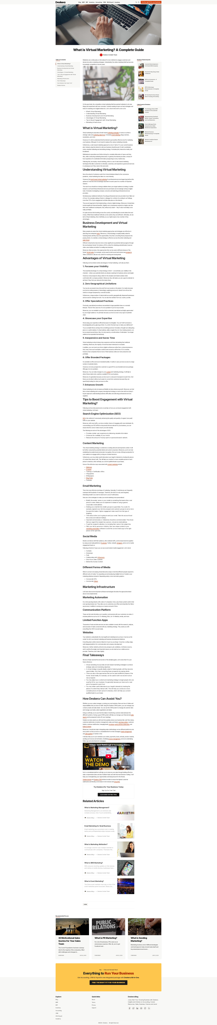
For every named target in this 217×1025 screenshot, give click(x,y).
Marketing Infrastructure (63, 78)
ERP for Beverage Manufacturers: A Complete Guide (152, 89)
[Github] (145, 1008)
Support (94, 1007)
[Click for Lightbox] (108, 83)
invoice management (114, 739)
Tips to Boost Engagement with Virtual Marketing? (66, 75)
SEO (84, 418)
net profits (117, 782)
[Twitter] (133, 1008)
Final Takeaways (61, 80)
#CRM (85, 904)
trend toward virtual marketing (99, 179)
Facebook (104, 543)
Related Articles (61, 85)
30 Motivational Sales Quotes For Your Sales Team (69, 941)
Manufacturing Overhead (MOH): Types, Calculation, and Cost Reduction (152, 118)
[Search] (139, 2)
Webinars (89, 467)
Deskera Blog (133, 997)
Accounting (99, 2)
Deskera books (87, 779)
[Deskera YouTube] (141, 1008)
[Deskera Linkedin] (137, 1008)
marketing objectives (99, 135)
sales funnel (86, 240)
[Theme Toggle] (136, 2)
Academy (117, 2)
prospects (129, 252)
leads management (126, 731)
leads (98, 233)
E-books (88, 469)
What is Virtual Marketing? (64, 63)
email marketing (115, 135)
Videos (96, 581)
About (93, 999)
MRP (83, 2)
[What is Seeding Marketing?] (144, 926)
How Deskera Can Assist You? (64, 83)
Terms (93, 1002)
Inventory (91, 2)
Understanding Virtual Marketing (65, 66)
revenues (111, 724)
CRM (104, 2)
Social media (90, 252)
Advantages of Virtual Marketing (65, 72)
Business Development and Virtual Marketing (65, 69)
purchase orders (123, 722)
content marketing (113, 464)
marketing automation (92, 528)
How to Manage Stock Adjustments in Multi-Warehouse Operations (151, 126)
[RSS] (149, 1008)
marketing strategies (113, 132)
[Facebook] (129, 1008)
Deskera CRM (98, 779)
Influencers (100, 557)
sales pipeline (88, 734)
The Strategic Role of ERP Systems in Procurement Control (151, 110)
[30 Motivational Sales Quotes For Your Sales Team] (72, 926)
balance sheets (87, 726)
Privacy (94, 1005)
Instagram (119, 543)
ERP (87, 2)
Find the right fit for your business (151, 2)
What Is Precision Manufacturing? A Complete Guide (152, 133)
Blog (79, 2)
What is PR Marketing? (106, 938)
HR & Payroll (110, 2)
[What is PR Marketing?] (108, 926)
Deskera (105, 1023)
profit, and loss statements (122, 724)
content (108, 372)
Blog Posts (89, 478)
